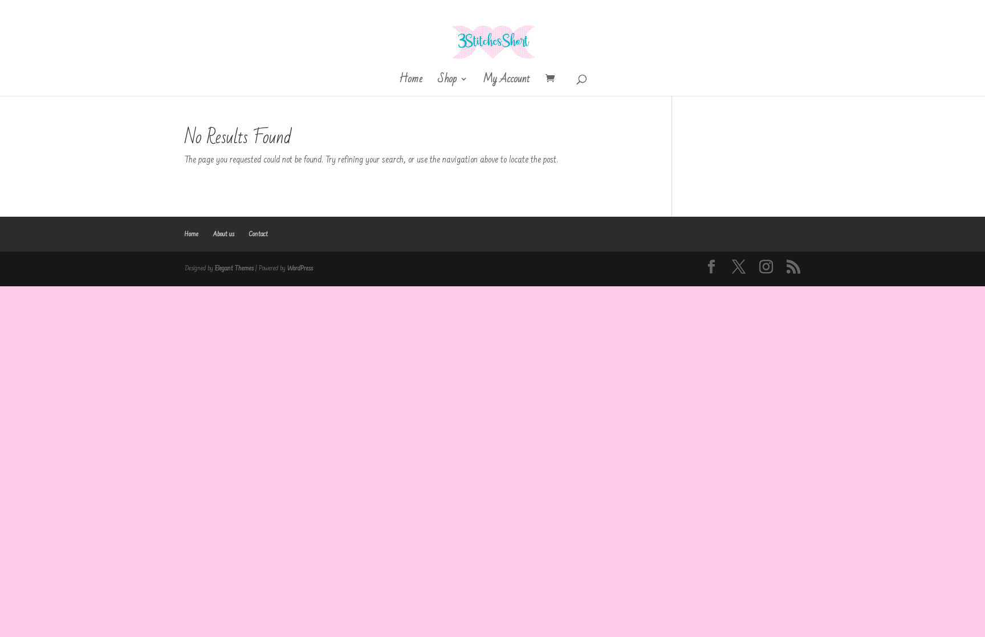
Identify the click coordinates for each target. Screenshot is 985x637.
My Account (506, 82)
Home (410, 82)
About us (223, 234)
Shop (447, 82)
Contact (258, 234)
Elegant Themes (234, 269)
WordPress (300, 269)
